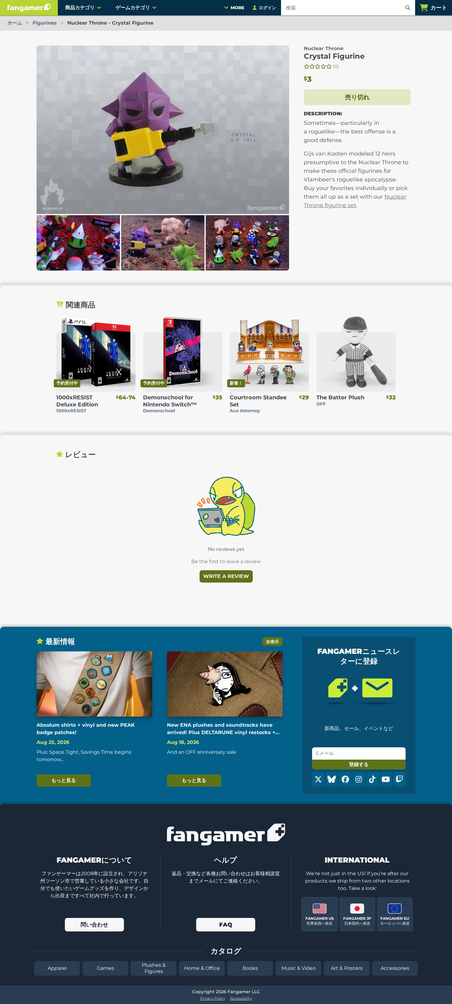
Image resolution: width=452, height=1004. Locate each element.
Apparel (57, 968)
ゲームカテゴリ (133, 7)
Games (105, 968)
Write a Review (226, 576)
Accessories (395, 968)
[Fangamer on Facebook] (345, 779)
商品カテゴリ (80, 7)
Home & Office (202, 968)
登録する (359, 764)
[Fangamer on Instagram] (359, 779)
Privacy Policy (212, 998)
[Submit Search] (407, 7)
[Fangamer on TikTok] (372, 779)
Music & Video (298, 968)
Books (250, 968)
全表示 (272, 641)
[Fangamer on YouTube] (386, 779)
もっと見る (63, 780)
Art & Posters (347, 968)
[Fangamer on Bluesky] (332, 779)
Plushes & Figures (154, 968)
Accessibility (241, 998)
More (237, 7)
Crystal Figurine (334, 56)
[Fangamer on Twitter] (318, 779)
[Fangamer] (29, 7)
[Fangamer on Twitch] (399, 779)
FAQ (225, 924)
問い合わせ (94, 924)
